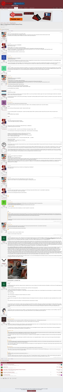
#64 (61, 66)
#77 (61, 258)
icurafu (59, 367)
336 (14, 375)
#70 (61, 154)
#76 (61, 236)
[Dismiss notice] (61, 11)
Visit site (6, 84)
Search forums (6, 9)
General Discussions (14, 365)
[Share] (60, 32)
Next (12, 30)
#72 (61, 177)
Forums (16, 7)
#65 (61, 75)
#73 (61, 188)
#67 (61, 100)
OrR (1, 25)
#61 (61, 32)
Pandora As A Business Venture (8, 372)
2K (15, 370)
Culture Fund (5, 367)
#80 (61, 317)
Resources (25, 7)
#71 (61, 165)
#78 (61, 282)
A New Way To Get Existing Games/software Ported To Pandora (14, 369)
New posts (1, 9)
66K (15, 375)
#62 (61, 43)
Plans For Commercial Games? (8, 364)
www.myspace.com (4, 53)
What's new (20, 7)
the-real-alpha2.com (4, 152)
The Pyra (5, 7)
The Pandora (11, 7)
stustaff (4, 370)
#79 (61, 308)
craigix (4, 375)
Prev (2, 30)
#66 (61, 90)
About (2, 7)
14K (18, 365)
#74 (61, 200)
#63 (61, 55)
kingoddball (59, 370)
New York (6, 151)
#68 (61, 119)
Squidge (59, 375)
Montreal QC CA (5, 52)
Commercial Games (6, 374)
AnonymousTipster (5, 365)
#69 (61, 142)
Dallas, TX (5, 108)
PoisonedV (59, 372)
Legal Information (31, 7)
